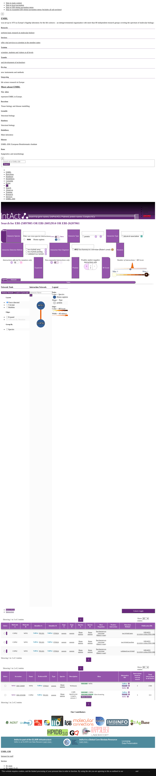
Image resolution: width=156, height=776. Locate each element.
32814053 (147, 632)
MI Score (106, 268)
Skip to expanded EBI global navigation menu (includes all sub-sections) (34, 10)
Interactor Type (73, 236)
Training (9, 192)
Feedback (147, 216)
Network (14, 280)
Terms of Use (144, 771)
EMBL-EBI (10, 199)
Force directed (13, 302)
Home (145, 207)
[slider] (114, 274)
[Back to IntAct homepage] (14, 216)
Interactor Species (13, 236)
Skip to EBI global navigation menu (20, 7)
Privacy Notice (129, 771)
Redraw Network (7, 293)
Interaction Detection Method (12, 250)
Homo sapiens (80, 633)
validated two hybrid (127, 651)
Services (9, 197)
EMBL (4, 18)
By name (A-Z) (12, 768)
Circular (11, 305)
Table (68, 282)
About (145, 212)
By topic (9, 766)
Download (147, 210)
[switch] (57, 237)
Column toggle (138, 611)
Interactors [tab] (10, 612)
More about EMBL (10, 87)
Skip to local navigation (15, 5)
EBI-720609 (20, 686)
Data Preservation (129, 743)
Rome (3, 149)
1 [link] (80, 620)
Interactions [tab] (10, 610)
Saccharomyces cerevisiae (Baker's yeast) (101, 633)
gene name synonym (87, 694)
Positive (75, 268)
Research (9, 194)
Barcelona (4, 101)
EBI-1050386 (20, 695)
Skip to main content (14, 3)
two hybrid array (127, 633)
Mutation (120, 250)
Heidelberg (5, 130)
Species (11, 329)
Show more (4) (86, 697)
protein (64, 633)
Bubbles (11, 307)
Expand (11, 317)
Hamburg (4, 120)
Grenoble (4, 111)
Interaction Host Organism (59, 250)
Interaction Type (112, 236)
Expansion (38, 268)
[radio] (86, 265)
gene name (84, 683)
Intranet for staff (7, 756)
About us (9, 190)
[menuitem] (149, 207)
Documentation (149, 214)
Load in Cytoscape (22, 293)
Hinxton (4, 139)
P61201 (41, 633)
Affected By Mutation (16, 320)
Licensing (126, 741)
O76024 (56, 633)
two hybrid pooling (127, 642)
